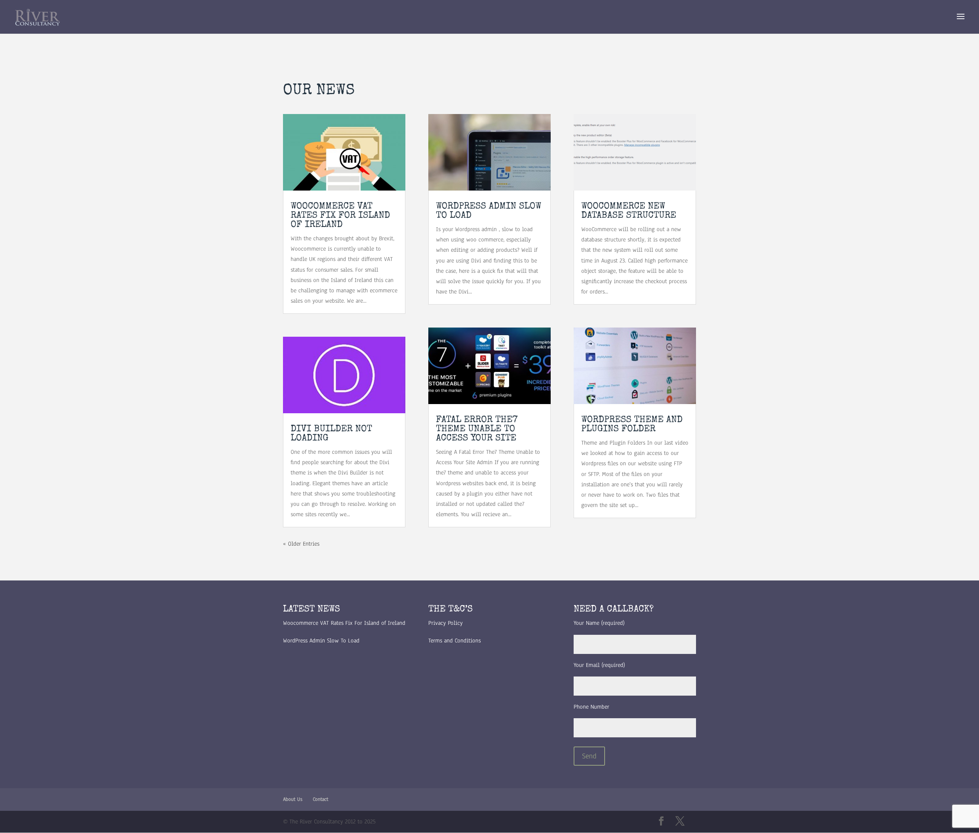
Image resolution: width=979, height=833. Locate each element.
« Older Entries (301, 544)
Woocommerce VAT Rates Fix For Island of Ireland (340, 216)
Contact (320, 799)
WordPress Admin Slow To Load (321, 640)
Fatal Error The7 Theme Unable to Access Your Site (476, 429)
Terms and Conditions (454, 640)
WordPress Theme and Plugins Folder (632, 425)
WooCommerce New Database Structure (628, 211)
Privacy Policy (445, 623)
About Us (292, 799)
